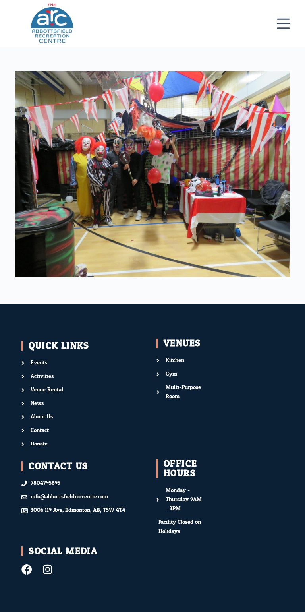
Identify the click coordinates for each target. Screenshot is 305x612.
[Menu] (283, 23)
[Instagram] (47, 569)
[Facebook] (26, 569)
